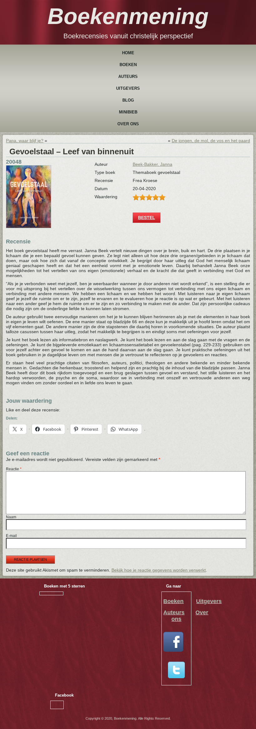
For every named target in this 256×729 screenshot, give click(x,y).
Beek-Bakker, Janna (152, 164)
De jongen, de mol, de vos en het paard (211, 140)
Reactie (14, 469)
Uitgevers (128, 88)
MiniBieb (128, 112)
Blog (128, 100)
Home (128, 52)
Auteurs (128, 76)
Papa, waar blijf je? (24, 140)
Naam (11, 517)
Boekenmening (128, 16)
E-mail (11, 536)
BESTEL (146, 217)
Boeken (128, 64)
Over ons (128, 124)
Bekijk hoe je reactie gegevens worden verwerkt (158, 570)
